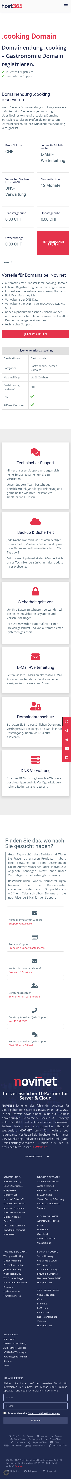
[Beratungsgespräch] (34, 984)
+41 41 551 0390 (18, 1021)
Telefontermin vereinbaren (24, 996)
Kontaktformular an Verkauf (25, 968)
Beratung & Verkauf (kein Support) (28, 1017)
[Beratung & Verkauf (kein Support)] (34, 1009)
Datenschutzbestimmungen (44, 1413)
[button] (6, 1473)
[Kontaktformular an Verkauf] (34, 960)
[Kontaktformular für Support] (34, 911)
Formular (18, 1466)
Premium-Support (19, 944)
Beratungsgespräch (20, 992)
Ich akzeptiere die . (33, 1413)
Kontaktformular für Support (25, 919)
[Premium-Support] (34, 936)
